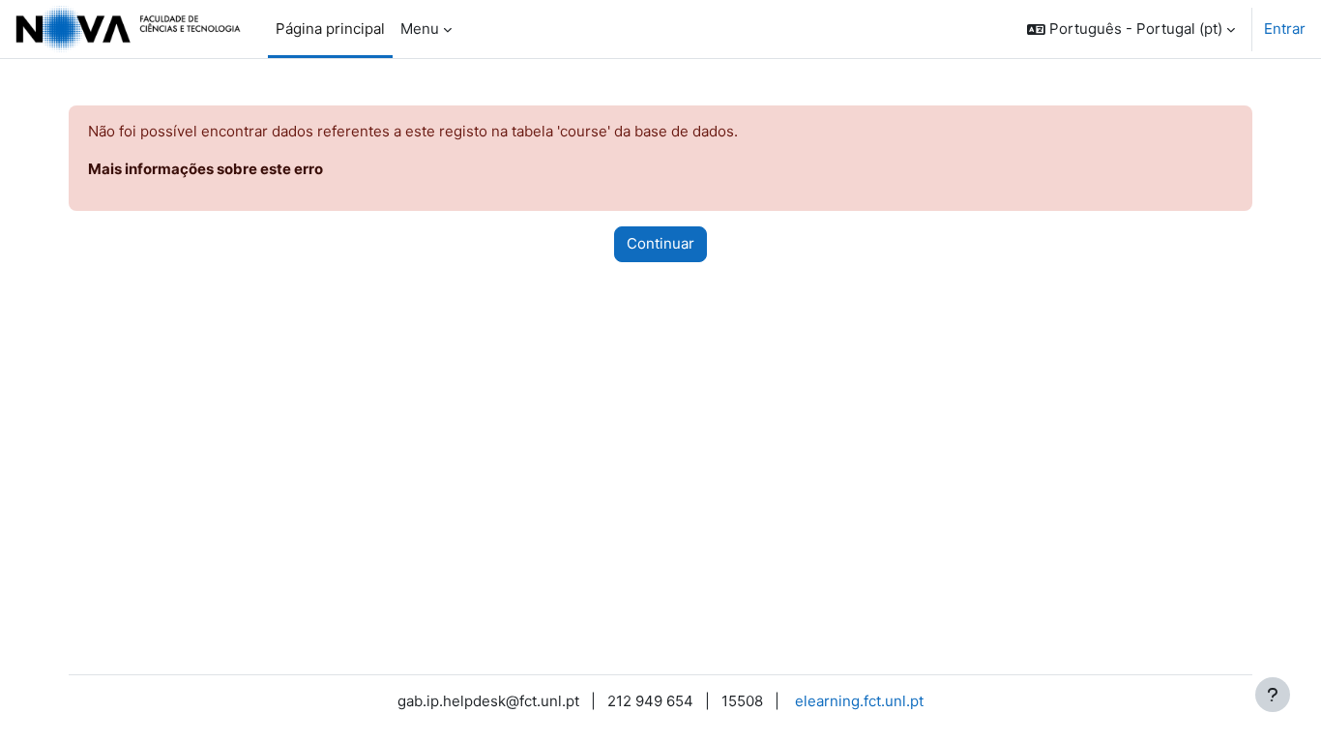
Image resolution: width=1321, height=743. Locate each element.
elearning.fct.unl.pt (859, 701)
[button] (1131, 29)
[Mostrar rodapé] (1272, 694)
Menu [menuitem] (419, 28)
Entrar (1285, 28)
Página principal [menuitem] (330, 28)
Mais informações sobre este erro (205, 169)
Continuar (660, 243)
